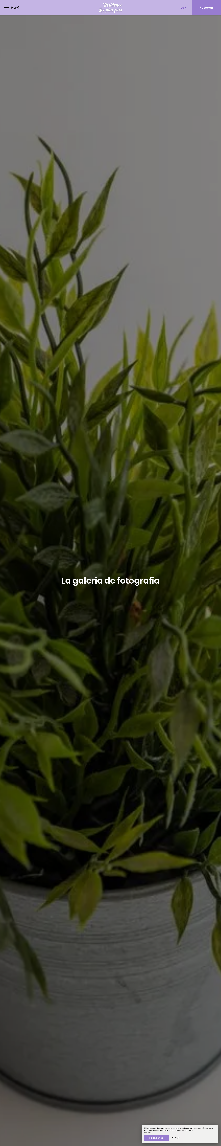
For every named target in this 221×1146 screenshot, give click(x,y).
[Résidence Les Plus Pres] (110, 7)
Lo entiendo (156, 1137)
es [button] (182, 8)
